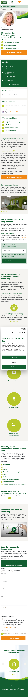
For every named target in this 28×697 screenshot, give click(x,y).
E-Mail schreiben (14, 84)
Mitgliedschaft (20, 688)
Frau (4, 570)
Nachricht (3, 604)
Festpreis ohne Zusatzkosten (11, 42)
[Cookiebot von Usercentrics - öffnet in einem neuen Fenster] (20, 329)
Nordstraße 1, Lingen (8, 9)
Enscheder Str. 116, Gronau (9, 6)
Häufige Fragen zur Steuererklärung (10, 689)
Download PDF (14, 112)
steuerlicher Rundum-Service (11, 48)
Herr (9, 570)
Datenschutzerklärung (9, 627)
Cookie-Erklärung (14, 691)
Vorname (3, 573)
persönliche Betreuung (10, 45)
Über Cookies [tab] (22, 332)
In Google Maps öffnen (10, 76)
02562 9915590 (9, 80)
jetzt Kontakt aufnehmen (15, 52)
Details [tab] (14, 332)
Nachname (4, 581)
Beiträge (24, 237)
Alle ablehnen (14, 366)
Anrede (3, 568)
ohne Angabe (16, 570)
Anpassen (13, 362)
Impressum (5, 688)
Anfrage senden (14, 638)
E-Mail (3, 588)
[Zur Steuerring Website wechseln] (4, 2)
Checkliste (22, 689)
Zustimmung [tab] (5, 332)
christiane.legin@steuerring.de (14, 565)
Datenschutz (13, 688)
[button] (3, 207)
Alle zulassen (14, 357)
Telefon (3, 596)
